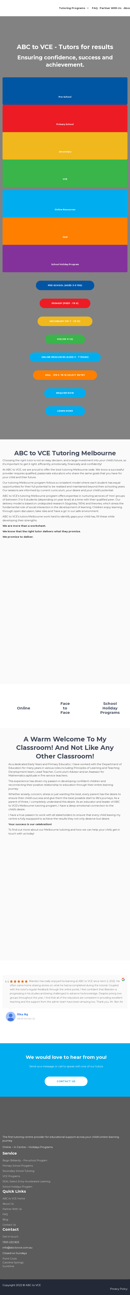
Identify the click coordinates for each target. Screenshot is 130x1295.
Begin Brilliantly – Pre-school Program (25, 1160)
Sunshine (8, 1266)
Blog (5, 1219)
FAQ (5, 1214)
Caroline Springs (13, 1262)
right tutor (26, 460)
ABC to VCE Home (14, 1198)
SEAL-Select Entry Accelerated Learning (26, 1181)
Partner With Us (12, 1209)
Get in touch (10, 1236)
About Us (8, 1203)
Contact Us (9, 1224)
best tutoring (64, 469)
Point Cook (10, 1258)
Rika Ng (22, 1014)
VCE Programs (11, 1176)
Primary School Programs (18, 1165)
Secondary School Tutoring (18, 1171)
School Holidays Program (17, 1186)
